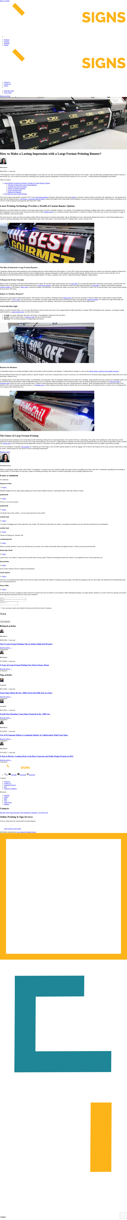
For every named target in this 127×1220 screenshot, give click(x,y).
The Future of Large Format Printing (15, 194)
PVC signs (16, 299)
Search (6, 86)
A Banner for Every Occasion (17, 187)
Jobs (5, 787)
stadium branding (92, 299)
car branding (95, 285)
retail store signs (114, 381)
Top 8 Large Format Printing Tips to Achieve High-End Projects (26, 644)
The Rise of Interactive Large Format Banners (22, 185)
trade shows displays (44, 285)
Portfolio (6, 43)
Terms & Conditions (10, 788)
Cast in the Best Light (15, 190)
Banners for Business (14, 192)
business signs (48, 212)
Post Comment (5, 621)
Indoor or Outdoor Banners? (17, 188)
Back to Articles (5, 96)
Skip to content (4, 1)
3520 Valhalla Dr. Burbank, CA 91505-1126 (34, 812)
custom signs (7, 443)
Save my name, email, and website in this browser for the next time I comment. (27, 608)
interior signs (67, 298)
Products (6, 40)
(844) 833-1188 (9, 91)
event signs (74, 283)
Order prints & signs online (12, 829)
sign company (25, 447)
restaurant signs (5, 383)
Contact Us (7, 84)
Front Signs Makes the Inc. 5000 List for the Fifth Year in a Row (26, 693)
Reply (5, 487)
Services (6, 41)
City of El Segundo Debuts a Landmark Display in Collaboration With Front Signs (34, 735)
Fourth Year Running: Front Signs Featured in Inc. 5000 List (25, 714)
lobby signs (24, 287)
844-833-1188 (4, 812)
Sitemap (6, 804)
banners (73, 197)
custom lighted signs (17, 312)
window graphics (5, 287)
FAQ (5, 801)
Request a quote (5, 452)
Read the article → (6, 648)
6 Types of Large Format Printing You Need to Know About (24, 665)
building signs (39, 385)
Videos (6, 45)
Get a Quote (8, 92)
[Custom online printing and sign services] (9, 827)
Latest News (8, 802)
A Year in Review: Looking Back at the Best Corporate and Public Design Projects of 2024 (36, 756)
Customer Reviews (10, 785)
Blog (5, 799)
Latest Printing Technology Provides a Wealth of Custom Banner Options (27, 183)
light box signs (30, 317)
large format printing (41, 197)
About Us (7, 82)
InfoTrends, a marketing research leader (32, 199)
